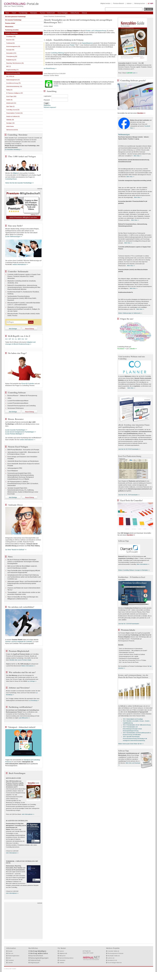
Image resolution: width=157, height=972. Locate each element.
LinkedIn (10, 962)
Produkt (72, 45)
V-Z (26, 339)
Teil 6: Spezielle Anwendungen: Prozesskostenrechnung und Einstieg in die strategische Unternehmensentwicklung (135, 738)
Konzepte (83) (10, 49)
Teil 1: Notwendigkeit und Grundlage (133, 719)
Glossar (84, 13)
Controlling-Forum (11, 179)
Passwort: (47, 100)
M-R (19, 339)
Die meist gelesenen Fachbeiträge (15, 16)
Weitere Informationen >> (28, 665)
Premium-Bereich (118, 3)
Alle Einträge (13, 329)
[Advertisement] (23, 921)
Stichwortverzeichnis (12, 129)
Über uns (10, 953)
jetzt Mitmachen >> (24, 718)
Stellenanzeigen (124, 134)
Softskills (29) (10, 119)
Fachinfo (51, 16)
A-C (6, 339)
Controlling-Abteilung (57, 53)
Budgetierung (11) (11, 59)
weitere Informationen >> (20, 264)
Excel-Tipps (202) (11, 96)
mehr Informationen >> (28, 814)
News (7, 13)
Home (46, 16)
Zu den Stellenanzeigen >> (13, 236)
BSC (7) (8, 66)
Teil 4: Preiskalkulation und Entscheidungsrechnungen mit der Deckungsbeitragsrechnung (132, 728)
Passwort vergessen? (50, 107)
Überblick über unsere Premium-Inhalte (20, 660)
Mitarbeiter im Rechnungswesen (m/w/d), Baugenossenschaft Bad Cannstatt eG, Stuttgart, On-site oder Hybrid (23, 309)
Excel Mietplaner (12, 471)
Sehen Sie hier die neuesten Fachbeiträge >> (19, 183)
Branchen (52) (10, 39)
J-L (16, 339)
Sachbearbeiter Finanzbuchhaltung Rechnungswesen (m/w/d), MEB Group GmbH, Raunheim (21, 298)
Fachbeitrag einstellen (12, 30)
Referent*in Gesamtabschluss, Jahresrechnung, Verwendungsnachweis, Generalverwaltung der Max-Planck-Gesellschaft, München (24, 287)
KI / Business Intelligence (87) (14, 93)
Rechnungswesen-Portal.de (115, 953)
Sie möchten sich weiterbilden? (21, 606)
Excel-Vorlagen (63, 13)
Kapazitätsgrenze (87, 43)
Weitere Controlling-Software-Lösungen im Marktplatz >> (134, 570)
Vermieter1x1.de (112, 960)
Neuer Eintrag (29, 329)
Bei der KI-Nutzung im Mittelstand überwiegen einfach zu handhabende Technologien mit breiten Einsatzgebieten (23, 561)
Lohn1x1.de (111, 958)
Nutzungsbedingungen (39, 958)
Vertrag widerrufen (39, 953)
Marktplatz (33, 13)
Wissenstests (9, 26)
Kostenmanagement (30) (13, 46)
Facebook (11, 960)
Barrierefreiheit (36, 956)
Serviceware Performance (15, 408)
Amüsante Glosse (15, 504)
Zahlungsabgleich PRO (14, 468)
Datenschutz (35, 960)
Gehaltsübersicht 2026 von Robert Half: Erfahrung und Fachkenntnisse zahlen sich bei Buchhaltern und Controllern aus (24, 577)
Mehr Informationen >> (143, 564)
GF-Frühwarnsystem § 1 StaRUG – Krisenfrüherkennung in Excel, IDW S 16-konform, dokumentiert (22, 483)
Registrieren (47, 105)
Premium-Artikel (10, 23)
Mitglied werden (105, 3)
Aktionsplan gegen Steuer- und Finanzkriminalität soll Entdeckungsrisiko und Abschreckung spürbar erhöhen (24, 583)
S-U (23, 339)
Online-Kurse (74, 13)
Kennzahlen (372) (11, 53)
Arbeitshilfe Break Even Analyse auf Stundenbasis (23, 461)
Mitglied (15, 173)
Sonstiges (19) (10, 123)
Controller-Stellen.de (113, 951)
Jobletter (61, 962)
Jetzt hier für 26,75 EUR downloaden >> (129, 449)
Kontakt (10, 951)
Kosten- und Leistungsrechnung (96, 30)
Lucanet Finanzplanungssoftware (17, 403)
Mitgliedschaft (63, 953)
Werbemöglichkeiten (13, 955)
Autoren (129, 3)
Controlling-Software (17, 392)
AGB (9, 958)
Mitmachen (62, 955)
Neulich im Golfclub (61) (13, 116)
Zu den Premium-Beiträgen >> (14, 434)
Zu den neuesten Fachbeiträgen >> (16, 430)
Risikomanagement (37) (13, 79)
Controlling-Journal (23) (12, 109)
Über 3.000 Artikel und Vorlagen (22, 156)
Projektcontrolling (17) (12, 69)
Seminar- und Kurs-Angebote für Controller (18, 641)
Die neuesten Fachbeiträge (13, 20)
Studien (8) (9, 99)
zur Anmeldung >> (34, 700)
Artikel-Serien (10, 126)
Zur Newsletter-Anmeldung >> (13, 149)
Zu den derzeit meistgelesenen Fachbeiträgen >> (20, 432)
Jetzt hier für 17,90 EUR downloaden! (128, 623)
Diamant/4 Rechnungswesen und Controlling (21, 405)
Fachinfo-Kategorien (11, 33)
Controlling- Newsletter (17, 134)
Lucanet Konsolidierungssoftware (17, 400)
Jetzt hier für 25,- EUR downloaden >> (129, 494)
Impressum (34, 962)
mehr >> (135, 73)
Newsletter (62, 960)
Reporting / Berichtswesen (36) (15, 63)
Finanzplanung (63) (11, 56)
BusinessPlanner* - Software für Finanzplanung (22, 395)
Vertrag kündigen (38, 951)
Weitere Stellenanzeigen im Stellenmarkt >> (130, 313)
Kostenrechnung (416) (13, 73)
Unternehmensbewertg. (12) (14, 86)
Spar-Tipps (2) (10, 106)
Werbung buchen (139, 3)
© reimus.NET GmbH (10, 968)
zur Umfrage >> (32, 681)
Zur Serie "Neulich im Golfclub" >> (15, 549)
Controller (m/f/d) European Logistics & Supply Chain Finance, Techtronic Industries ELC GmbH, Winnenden (23, 276)
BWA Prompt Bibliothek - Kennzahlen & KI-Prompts (23, 449)
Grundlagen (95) (11, 36)
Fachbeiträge (23, 13)
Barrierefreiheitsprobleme (66, 958)
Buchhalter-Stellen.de (114, 955)
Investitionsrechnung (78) (13, 83)
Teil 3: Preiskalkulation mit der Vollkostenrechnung (137, 725)
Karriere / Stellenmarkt (47, 13)
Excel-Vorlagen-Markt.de (115, 962)
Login (151, 3)
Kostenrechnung (60, 16)
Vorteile (56, 86)
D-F (10, 339)
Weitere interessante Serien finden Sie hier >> (131, 743)
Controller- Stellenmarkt (18, 271)
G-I (13, 339)
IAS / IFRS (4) (10, 76)
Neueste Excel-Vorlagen (18, 446)
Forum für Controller (28, 383)
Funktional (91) (10, 43)
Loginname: (47, 96)
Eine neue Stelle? (15, 225)
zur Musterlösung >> (50, 68)
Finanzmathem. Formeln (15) (14, 113)
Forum (14, 13)
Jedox (9, 398)
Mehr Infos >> (137, 155)
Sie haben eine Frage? (17, 353)
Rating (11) (9, 89)
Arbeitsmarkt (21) (11, 103)
